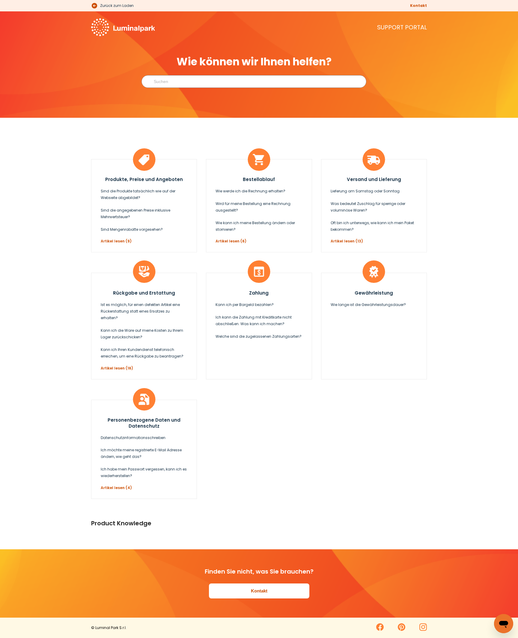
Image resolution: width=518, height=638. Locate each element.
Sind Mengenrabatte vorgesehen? (132, 229)
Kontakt (418, 5)
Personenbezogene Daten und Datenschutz (144, 423)
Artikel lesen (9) (116, 241)
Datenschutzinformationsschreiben (133, 437)
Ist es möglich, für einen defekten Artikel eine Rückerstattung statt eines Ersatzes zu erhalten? (140, 311)
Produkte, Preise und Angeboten (144, 179)
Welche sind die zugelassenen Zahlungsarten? (259, 336)
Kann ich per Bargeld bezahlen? (245, 304)
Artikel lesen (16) (117, 368)
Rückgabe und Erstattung (144, 293)
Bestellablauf (259, 179)
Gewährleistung (374, 293)
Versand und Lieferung (374, 179)
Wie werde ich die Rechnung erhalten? (250, 191)
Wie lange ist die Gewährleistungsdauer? (368, 304)
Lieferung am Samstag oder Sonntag (365, 191)
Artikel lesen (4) (116, 487)
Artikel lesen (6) (231, 241)
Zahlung (259, 293)
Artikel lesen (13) (347, 241)
